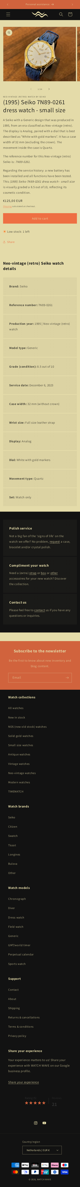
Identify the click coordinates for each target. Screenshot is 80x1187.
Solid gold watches (20, 736)
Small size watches (20, 745)
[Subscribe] (67, 678)
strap (33, 573)
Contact (13, 989)
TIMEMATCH (15, 791)
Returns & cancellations (24, 1017)
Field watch (16, 927)
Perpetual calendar (21, 954)
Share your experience (23, 1082)
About (12, 999)
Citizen (12, 826)
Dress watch (16, 917)
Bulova (12, 864)
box (43, 573)
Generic (13, 936)
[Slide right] (49, 89)
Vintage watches (19, 764)
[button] (8, 14)
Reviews (57, 1098)
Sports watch (17, 964)
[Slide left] (30, 89)
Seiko (11, 817)
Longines (14, 854)
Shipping (7, 206)
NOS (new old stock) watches (27, 726)
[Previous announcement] (7, 4)
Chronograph (17, 899)
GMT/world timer (19, 945)
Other (12, 873)
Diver (11, 908)
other (54, 573)
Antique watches (19, 754)
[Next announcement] (72, 4)
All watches (16, 708)
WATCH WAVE (44, 1179)
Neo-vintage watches (22, 773)
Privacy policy (17, 1036)
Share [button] (11, 242)
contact (39, 610)
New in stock (16, 717)
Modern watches (19, 782)
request (55, 541)
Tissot (12, 845)
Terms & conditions (21, 1026)
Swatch (13, 836)
